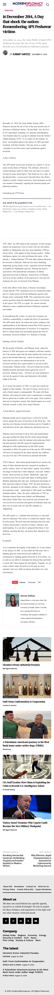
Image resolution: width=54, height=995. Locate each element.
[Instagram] (13, 921)
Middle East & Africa (10, 697)
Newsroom (7, 749)
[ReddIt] (31, 62)
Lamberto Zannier (10, 705)
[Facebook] (5, 62)
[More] (44, 62)
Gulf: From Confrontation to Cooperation (24, 701)
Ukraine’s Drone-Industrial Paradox (21, 664)
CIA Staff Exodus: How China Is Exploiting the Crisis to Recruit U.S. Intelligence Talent (26, 784)
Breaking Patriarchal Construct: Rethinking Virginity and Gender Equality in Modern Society (14, 860)
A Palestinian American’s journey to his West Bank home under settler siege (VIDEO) (26, 743)
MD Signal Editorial (10, 668)
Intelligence (7, 778)
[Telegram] (37, 62)
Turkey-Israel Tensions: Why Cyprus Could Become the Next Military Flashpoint (25, 824)
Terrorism (8, 10)
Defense (6, 660)
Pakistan (23, 582)
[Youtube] (36, 921)
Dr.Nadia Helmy (9, 789)
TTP (39, 582)
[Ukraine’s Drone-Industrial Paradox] (27, 649)
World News (8, 737)
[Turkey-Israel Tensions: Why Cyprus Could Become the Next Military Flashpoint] (27, 807)
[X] (12, 62)
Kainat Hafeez (21, 54)
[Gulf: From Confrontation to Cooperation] (27, 686)
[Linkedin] (24, 62)
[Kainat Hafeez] (6, 52)
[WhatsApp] (18, 62)
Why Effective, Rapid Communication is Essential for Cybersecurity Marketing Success (41, 860)
